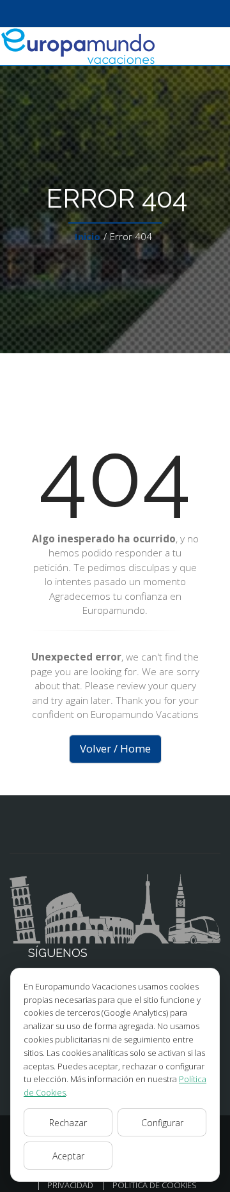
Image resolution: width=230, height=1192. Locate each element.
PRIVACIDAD (70, 1185)
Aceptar (68, 1156)
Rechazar (68, 1123)
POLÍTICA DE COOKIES (154, 1185)
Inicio (87, 236)
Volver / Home (115, 748)
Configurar (162, 1123)
